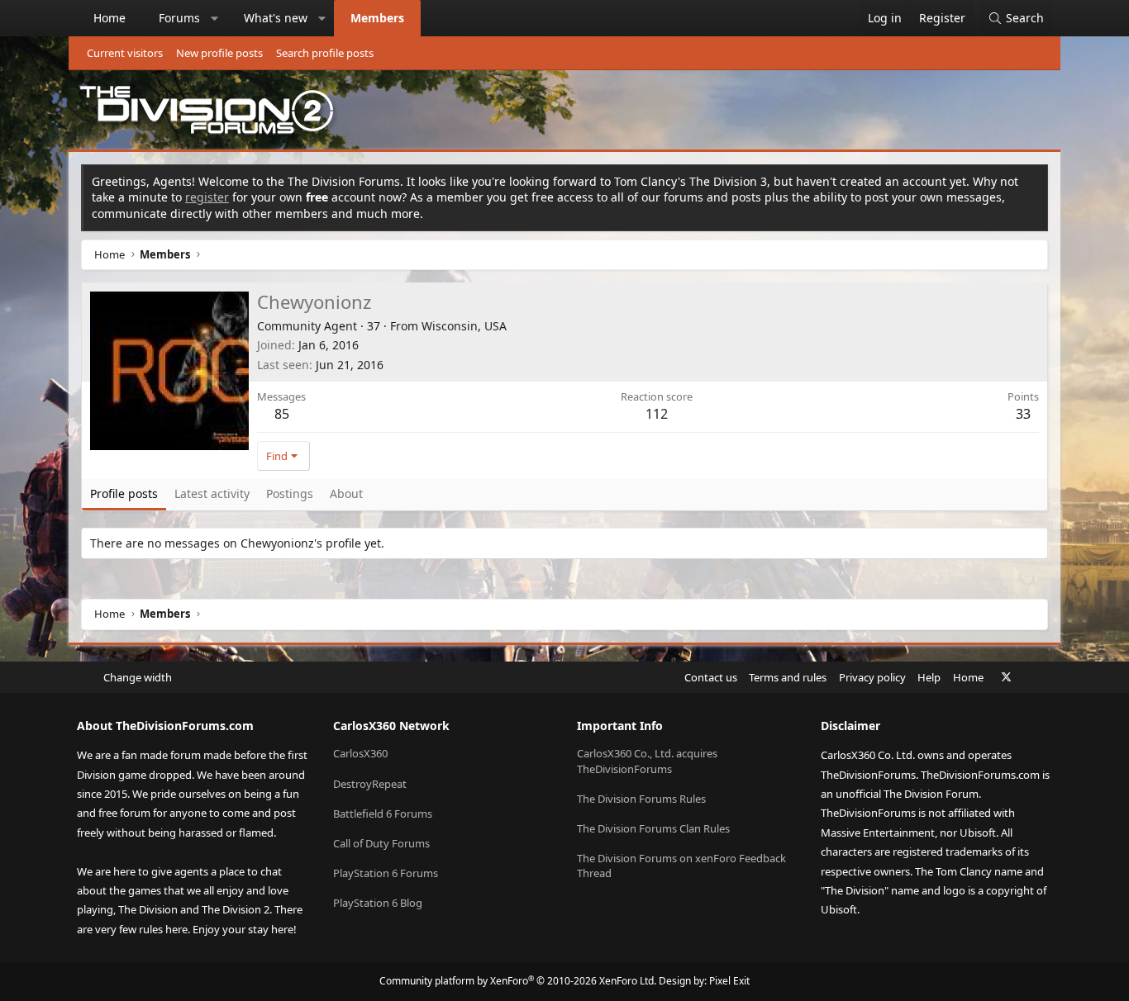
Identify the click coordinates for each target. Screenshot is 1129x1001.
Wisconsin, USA (464, 326)
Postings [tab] (289, 493)
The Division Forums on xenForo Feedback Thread (681, 865)
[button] (214, 18)
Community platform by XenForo (517, 981)
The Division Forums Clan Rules (653, 828)
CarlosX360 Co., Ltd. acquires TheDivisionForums (647, 761)
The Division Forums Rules (641, 798)
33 (1023, 414)
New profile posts (219, 52)
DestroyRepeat (370, 783)
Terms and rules (788, 677)
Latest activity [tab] (212, 493)
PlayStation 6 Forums (385, 873)
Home (109, 18)
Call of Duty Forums (381, 843)
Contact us (710, 677)
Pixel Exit (729, 981)
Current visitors (125, 52)
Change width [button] (137, 677)
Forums (179, 18)
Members (377, 18)
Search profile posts (325, 52)
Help (929, 677)
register (207, 197)
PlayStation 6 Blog (377, 902)
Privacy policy (872, 677)
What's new (275, 18)
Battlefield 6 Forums (382, 813)
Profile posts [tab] (124, 493)
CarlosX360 (360, 753)
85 (281, 414)
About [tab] (346, 493)
